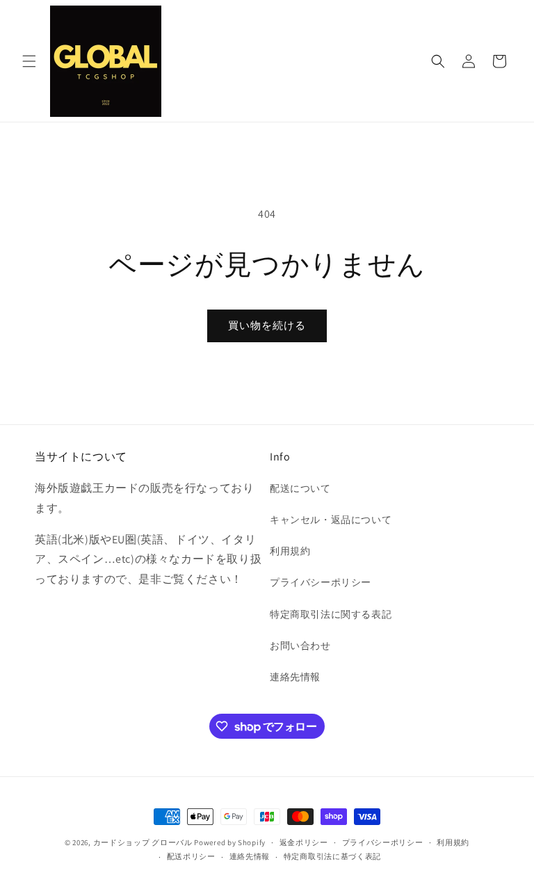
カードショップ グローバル (143, 842)
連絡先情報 (295, 677)
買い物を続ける (267, 325)
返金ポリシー (304, 842)
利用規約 (290, 551)
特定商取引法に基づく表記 (332, 856)
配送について (300, 488)
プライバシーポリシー (320, 582)
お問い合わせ (300, 645)
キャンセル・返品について (330, 519)
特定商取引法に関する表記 (330, 614)
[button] (29, 61)
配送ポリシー (191, 856)
